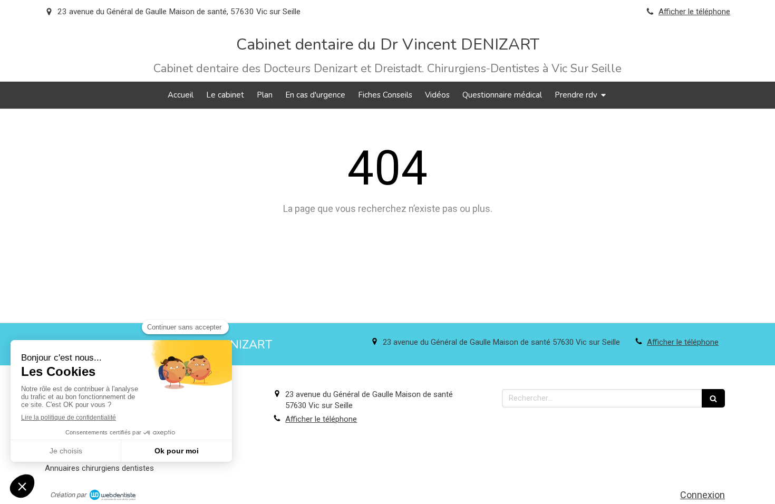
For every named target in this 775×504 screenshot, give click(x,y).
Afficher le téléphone (694, 11)
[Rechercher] (713, 398)
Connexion (702, 494)
